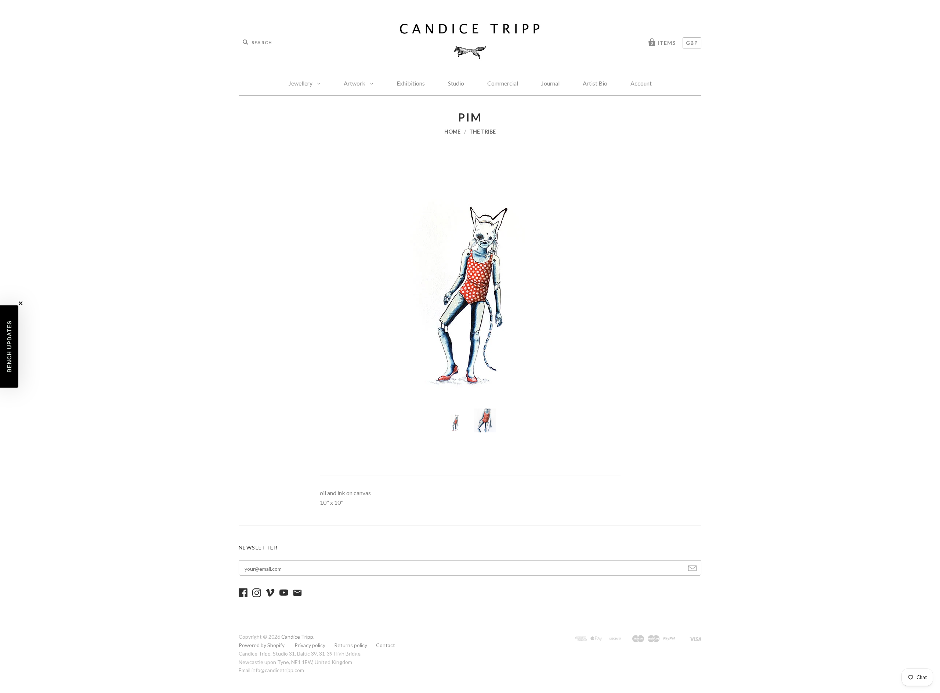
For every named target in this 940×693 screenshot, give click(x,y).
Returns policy (350, 645)
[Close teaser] (20, 303)
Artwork (355, 83)
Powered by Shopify (262, 645)
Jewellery (301, 83)
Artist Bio (595, 83)
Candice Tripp (297, 637)
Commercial (502, 83)
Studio (456, 83)
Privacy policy (309, 645)
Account (641, 83)
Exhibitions (411, 83)
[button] (9, 346)
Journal (550, 83)
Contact (385, 645)
